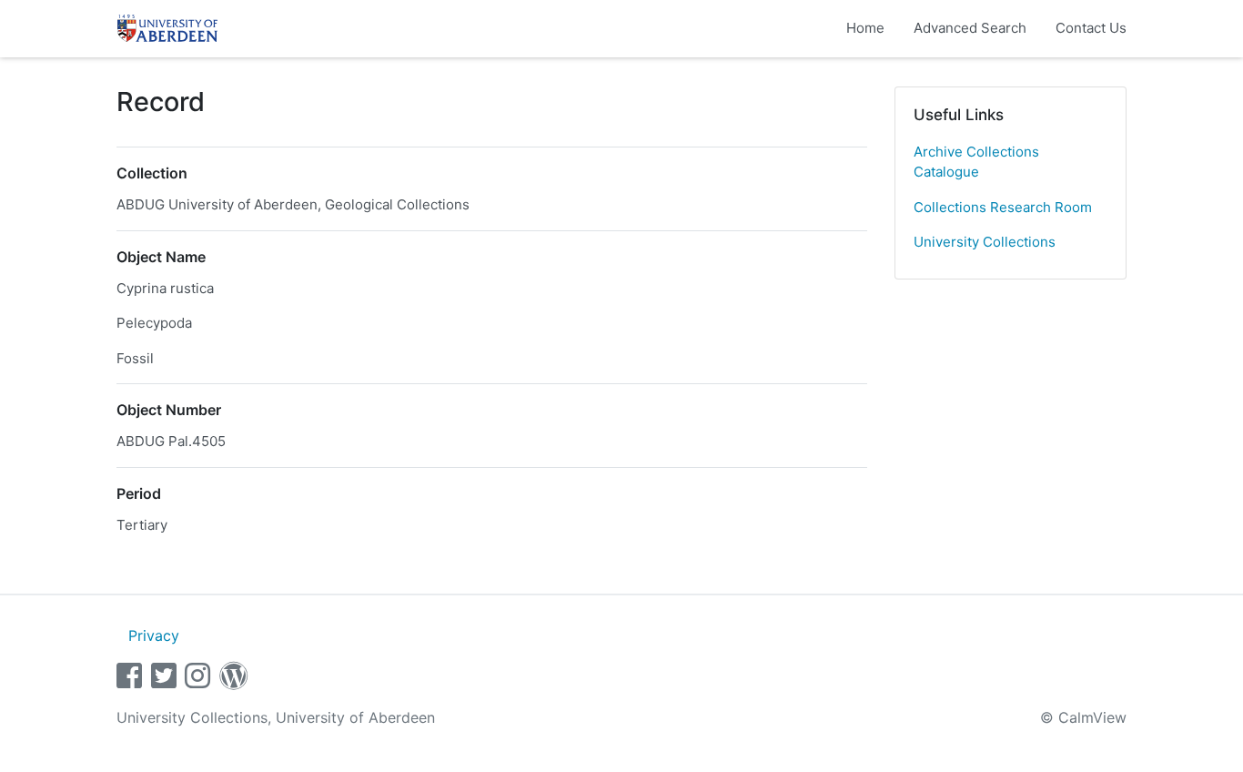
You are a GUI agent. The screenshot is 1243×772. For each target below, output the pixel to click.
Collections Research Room (1003, 207)
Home (865, 27)
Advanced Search (970, 27)
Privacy (153, 635)
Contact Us (1091, 27)
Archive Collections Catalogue (976, 162)
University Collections (985, 241)
